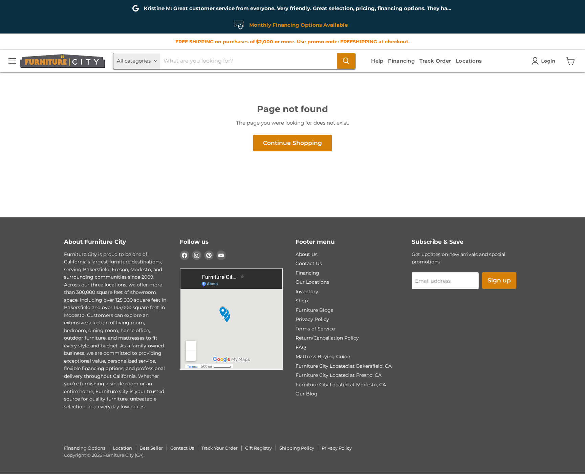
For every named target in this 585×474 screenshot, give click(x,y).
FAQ (301, 347)
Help (377, 61)
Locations (469, 61)
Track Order (435, 61)
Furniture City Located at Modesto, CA (341, 385)
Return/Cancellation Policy (327, 338)
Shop (302, 301)
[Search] (346, 61)
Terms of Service (315, 329)
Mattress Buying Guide (323, 356)
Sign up (499, 280)
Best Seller (151, 448)
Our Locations (312, 282)
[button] (545, 61)
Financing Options (84, 448)
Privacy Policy (312, 319)
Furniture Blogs (314, 310)
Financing (401, 61)
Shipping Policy (296, 448)
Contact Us (309, 263)
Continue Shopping (292, 142)
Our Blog (307, 394)
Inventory (307, 291)
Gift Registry (258, 448)
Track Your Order (219, 448)
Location (122, 448)
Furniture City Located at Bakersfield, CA (344, 366)
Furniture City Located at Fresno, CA (339, 375)
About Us (307, 254)
